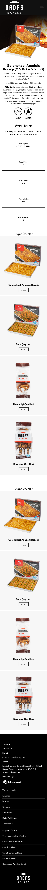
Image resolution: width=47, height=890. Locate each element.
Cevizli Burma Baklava (12, 853)
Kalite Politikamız (10, 818)
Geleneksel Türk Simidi (12, 841)
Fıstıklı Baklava (9, 858)
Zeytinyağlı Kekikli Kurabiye (14, 836)
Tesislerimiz (7, 823)
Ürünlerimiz (7, 807)
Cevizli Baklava (9, 847)
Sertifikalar (7, 812)
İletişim (5, 801)
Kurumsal (6, 796)
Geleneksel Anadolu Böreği (14, 864)
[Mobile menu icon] (42, 7)
